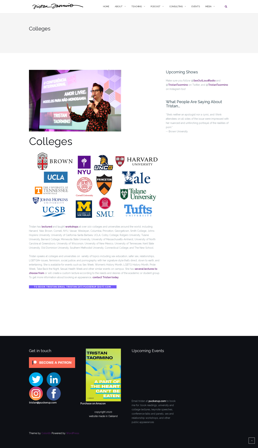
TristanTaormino (178, 84)
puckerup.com (157, 401)
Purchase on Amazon (92, 403)
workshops (71, 226)
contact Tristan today (105, 277)
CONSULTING (176, 6)
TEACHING (136, 6)
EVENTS (195, 6)
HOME (106, 6)
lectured (47, 226)
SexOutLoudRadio (204, 80)
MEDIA (208, 6)
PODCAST (155, 6)
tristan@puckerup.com (43, 402)
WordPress (72, 433)
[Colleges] (75, 102)
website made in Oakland (103, 416)
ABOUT (119, 6)
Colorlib (46, 433)
